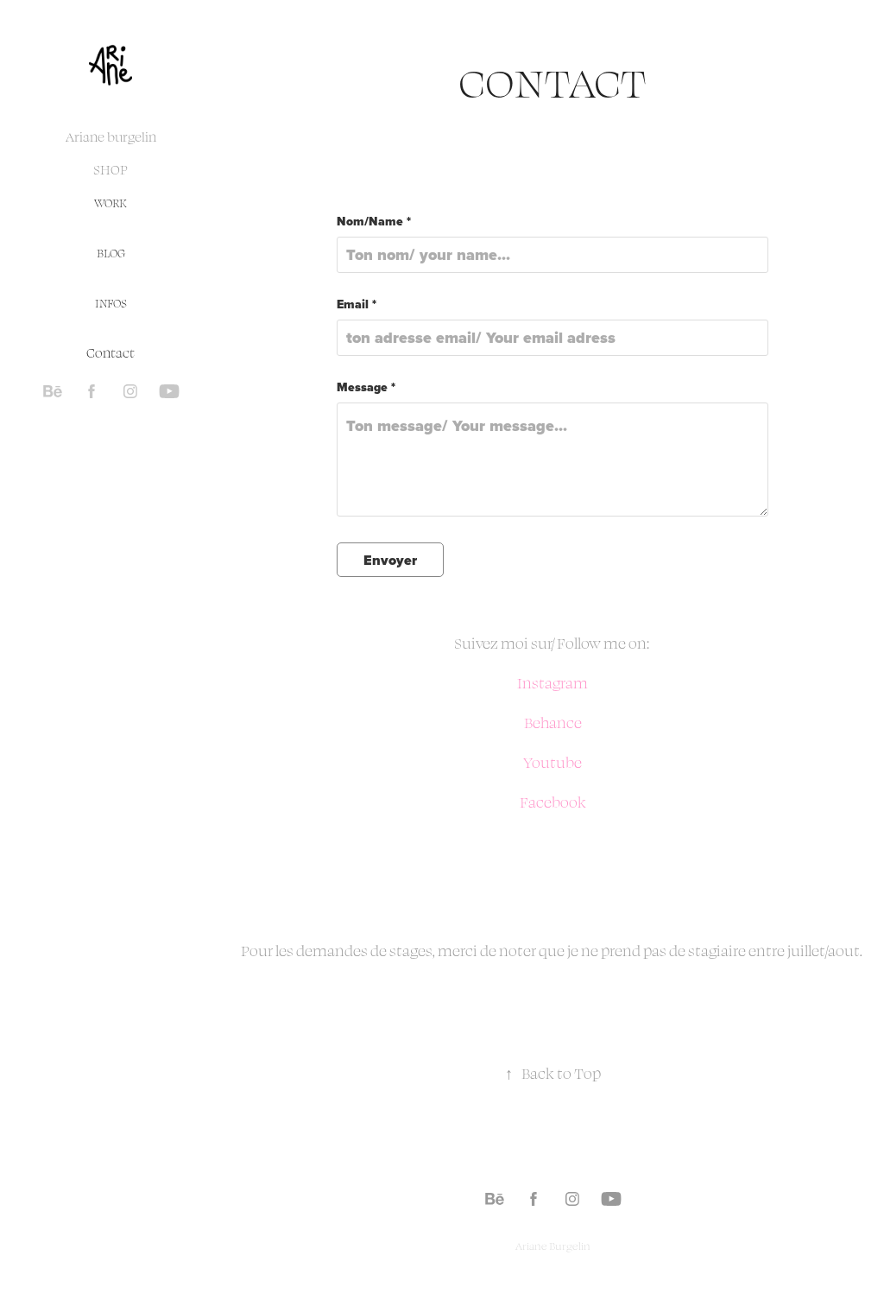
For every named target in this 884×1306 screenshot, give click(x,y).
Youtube (552, 762)
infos (111, 303)
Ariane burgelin (111, 137)
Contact (110, 353)
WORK (110, 203)
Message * (366, 388)
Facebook (553, 802)
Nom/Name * (374, 222)
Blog (111, 253)
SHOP (111, 170)
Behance (553, 722)
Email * (356, 305)
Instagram (552, 683)
